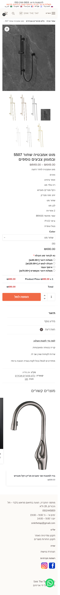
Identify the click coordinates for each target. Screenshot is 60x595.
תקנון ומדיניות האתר (45, 535)
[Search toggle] (13, 13)
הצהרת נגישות (48, 551)
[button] (6, 29)
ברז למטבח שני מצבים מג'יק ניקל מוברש (34, 475)
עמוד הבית (51, 21)
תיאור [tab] (52, 313)
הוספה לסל (21, 297)
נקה (53, 243)
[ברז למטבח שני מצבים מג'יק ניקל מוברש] (32, 434)
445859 (48, 510)
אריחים (36, 585)
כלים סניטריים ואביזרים (35, 21)
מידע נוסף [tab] (49, 321)
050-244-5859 (22, 2)
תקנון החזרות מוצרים (44, 539)
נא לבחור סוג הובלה (44, 255)
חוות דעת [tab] (48, 329)
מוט (26, 379)
